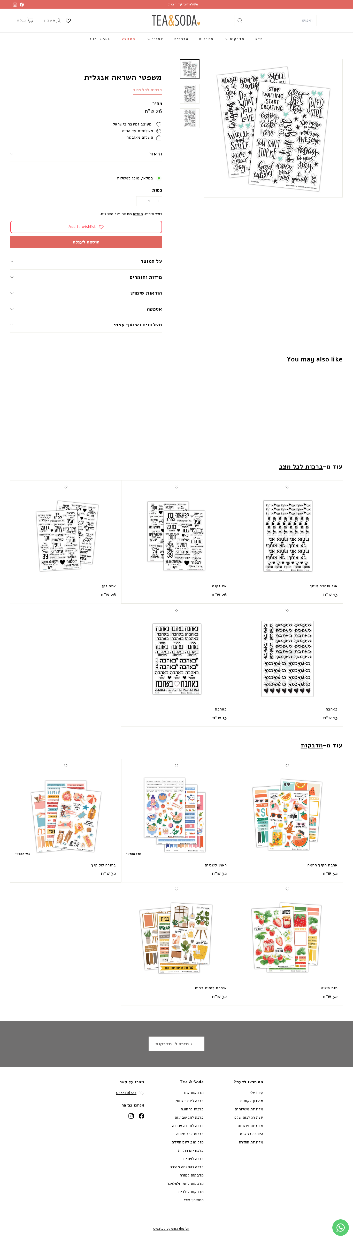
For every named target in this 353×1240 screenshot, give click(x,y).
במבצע (129, 39)
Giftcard (100, 39)
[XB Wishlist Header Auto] (68, 20)
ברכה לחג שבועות (189, 1117)
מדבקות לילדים (191, 1191)
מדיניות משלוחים (249, 1109)
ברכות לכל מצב (147, 90)
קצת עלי (256, 1092)
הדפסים (181, 39)
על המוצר (151, 261)
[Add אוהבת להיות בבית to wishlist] (176, 889)
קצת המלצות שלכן (248, 1117)
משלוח (138, 213)
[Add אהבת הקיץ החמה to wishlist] (287, 766)
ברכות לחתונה (192, 1109)
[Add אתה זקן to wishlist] (66, 487)
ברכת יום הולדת (191, 1150)
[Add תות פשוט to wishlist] (287, 889)
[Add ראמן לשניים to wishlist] (176, 766)
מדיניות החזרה (251, 1142)
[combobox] (275, 20)
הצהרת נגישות (251, 1133)
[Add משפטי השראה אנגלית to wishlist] (315, 380)
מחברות (206, 39)
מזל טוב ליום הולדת (188, 1142)
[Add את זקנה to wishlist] (176, 487)
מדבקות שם (194, 1092)
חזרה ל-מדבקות (172, 1044)
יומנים (157, 39)
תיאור (155, 154)
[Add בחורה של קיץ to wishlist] (66, 766)
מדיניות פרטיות (250, 1125)
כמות (157, 190)
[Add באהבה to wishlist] (287, 610)
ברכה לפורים (193, 1158)
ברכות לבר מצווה (190, 1133)
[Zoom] (273, 128)
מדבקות (236, 39)
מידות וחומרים (145, 277)
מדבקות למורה (192, 1175)
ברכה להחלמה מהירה (187, 1167)
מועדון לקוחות (251, 1100)
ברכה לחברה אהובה (188, 1125)
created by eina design (171, 1228)
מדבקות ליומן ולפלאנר (185, 1183)
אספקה (154, 309)
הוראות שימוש (146, 293)
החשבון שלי (194, 1200)
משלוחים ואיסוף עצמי (137, 324)
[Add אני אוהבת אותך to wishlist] (287, 487)
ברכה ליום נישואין (189, 1100)
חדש (259, 39)
